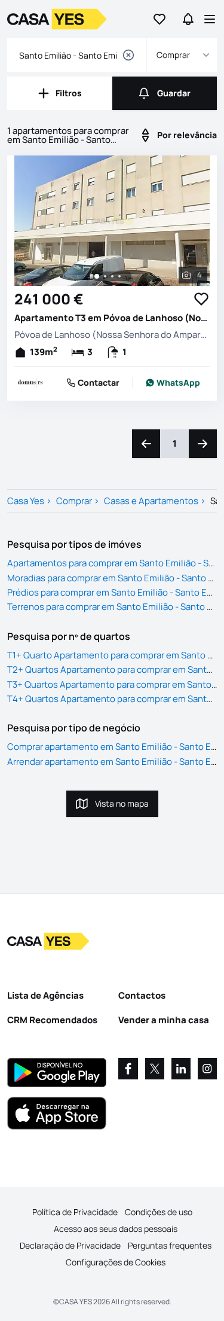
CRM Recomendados (52, 1020)
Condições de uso (158, 1212)
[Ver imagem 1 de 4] (96, 276)
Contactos (141, 995)
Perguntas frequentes (169, 1245)
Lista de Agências (45, 995)
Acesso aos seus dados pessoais (115, 1228)
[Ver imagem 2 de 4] (105, 276)
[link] (173, 382)
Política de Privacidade (75, 1212)
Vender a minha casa (163, 1020)
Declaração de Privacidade (70, 1245)
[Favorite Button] (201, 299)
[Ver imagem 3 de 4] (112, 276)
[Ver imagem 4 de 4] (119, 276)
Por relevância (187, 135)
